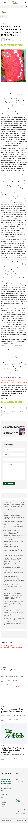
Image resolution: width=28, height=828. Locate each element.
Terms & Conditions (19, 781)
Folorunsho (22, 408)
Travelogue (3, 804)
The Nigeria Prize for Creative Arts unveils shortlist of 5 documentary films (14, 559)
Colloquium (3, 798)
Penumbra (20, 411)
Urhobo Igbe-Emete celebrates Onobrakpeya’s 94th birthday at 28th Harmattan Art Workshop (13, 532)
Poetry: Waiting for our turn (10, 576)
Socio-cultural (6, 415)
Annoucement (4, 758)
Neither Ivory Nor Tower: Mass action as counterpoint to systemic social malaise (12, 672)
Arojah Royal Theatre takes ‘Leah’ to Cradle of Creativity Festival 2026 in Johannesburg (14, 503)
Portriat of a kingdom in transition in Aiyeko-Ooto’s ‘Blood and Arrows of (13, 711)
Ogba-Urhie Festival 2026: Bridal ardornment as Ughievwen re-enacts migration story (14, 618)
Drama (2, 680)
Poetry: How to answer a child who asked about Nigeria (13, 522)
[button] (5, 2)
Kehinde (4, 411)
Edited (8, 408)
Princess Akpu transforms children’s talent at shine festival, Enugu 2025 (14, 427)
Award (16, 779)
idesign (4, 667)
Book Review (4, 719)
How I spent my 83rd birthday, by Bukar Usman (10, 433)
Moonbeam (12, 411)
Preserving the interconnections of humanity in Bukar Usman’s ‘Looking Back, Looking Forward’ (13, 569)
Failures (15, 408)
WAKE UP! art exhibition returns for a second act (14, 512)
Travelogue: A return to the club (11, 584)
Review (4, 23)
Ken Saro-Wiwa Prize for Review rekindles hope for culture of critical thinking (13, 750)
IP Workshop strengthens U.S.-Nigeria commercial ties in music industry (12, 609)
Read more (12, 509)
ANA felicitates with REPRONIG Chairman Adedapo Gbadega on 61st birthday (13, 592)
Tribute (2, 806)
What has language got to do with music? (13, 601)
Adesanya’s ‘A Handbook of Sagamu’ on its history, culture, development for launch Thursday (14, 550)
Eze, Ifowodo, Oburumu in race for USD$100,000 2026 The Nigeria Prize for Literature (13, 541)
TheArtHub (3, 802)
